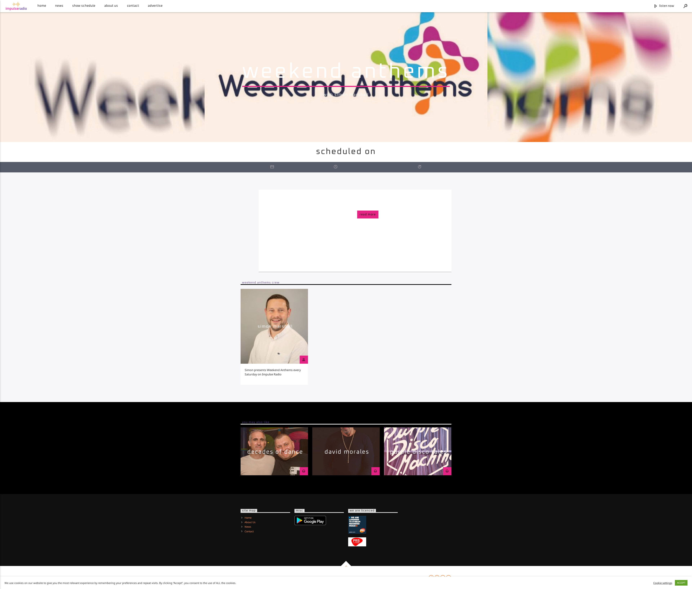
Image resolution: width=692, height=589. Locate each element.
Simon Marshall (275, 326)
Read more (368, 214)
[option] (274, 337)
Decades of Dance (275, 452)
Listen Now (666, 5)
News (59, 5)
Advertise (155, 5)
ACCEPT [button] (681, 582)
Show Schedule (84, 5)
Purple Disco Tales (418, 452)
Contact (133, 5)
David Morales (347, 452)
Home (41, 5)
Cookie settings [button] (662, 583)
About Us (111, 5)
